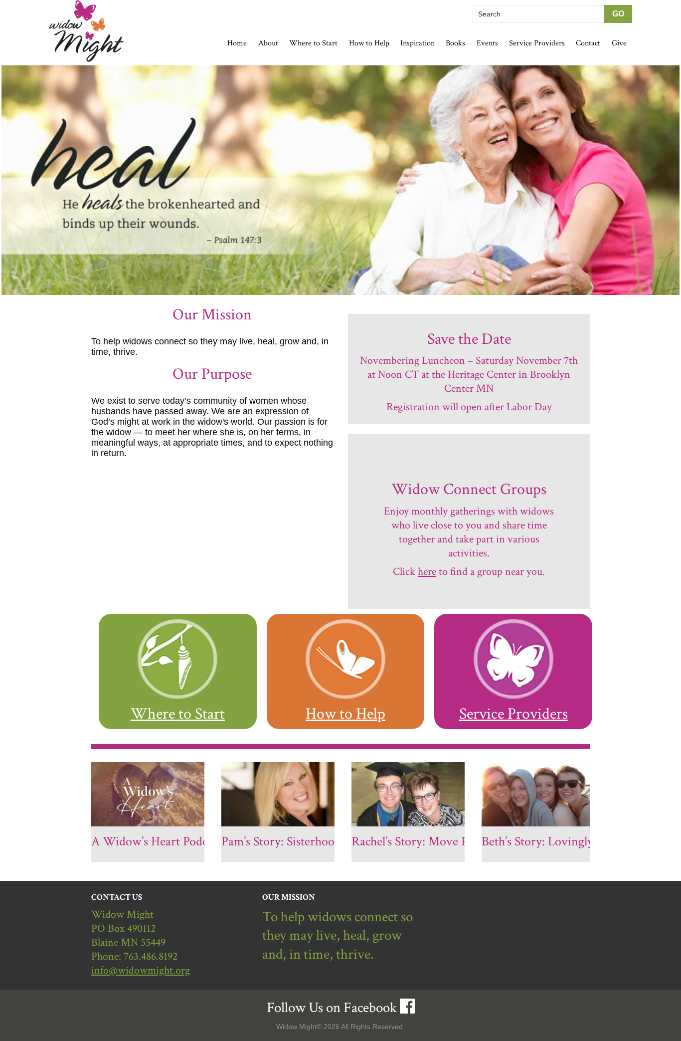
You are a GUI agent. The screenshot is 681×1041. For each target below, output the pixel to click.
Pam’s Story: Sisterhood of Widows (311, 841)
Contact (588, 43)
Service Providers (537, 43)
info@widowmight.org (140, 970)
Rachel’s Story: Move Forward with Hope (456, 841)
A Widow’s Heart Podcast (156, 841)
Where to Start (178, 713)
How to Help (345, 713)
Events (487, 43)
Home (237, 43)
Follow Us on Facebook (332, 1008)
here (427, 571)
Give (619, 43)
